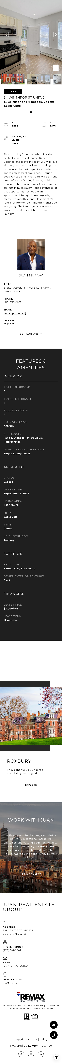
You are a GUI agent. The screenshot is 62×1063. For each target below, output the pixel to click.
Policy (43, 1039)
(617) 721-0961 (12, 302)
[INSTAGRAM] (31, 1054)
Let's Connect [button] (31, 874)
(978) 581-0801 (12, 950)
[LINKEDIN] (41, 1054)
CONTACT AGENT (31, 334)
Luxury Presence (40, 1045)
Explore (31, 785)
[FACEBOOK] (21, 1054)
